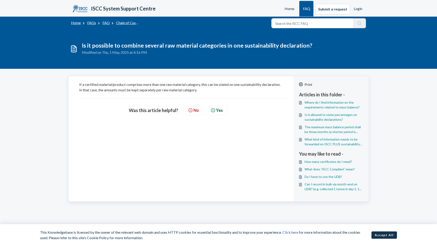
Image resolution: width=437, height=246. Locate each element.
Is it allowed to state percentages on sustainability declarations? (331, 117)
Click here (290, 232)
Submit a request (332, 9)
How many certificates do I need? (328, 162)
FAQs (91, 22)
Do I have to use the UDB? (323, 177)
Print (308, 84)
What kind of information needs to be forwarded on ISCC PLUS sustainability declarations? (332, 141)
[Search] (359, 23)
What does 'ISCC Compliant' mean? (330, 169)
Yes (219, 110)
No (196, 110)
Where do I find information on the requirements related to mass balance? (332, 104)
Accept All (384, 235)
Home (289, 8)
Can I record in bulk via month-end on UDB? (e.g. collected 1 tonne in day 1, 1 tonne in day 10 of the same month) (332, 186)
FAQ (306, 8)
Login (358, 8)
